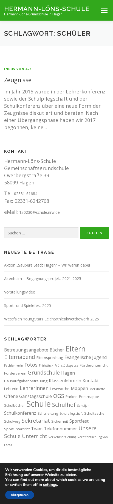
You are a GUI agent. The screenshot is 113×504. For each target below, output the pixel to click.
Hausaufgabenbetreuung (25, 380)
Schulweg (12, 421)
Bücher (57, 350)
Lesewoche (59, 388)
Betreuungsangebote (26, 350)
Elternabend (19, 357)
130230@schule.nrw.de (39, 212)
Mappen (79, 388)
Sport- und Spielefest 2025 (27, 305)
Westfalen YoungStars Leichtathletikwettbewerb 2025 (51, 319)
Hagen (68, 373)
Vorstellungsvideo (19, 292)
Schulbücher (14, 405)
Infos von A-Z (18, 69)
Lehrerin (11, 388)
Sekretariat (36, 420)
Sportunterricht (17, 429)
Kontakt (91, 381)
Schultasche (94, 413)
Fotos (31, 364)
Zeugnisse (18, 80)
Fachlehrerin (13, 365)
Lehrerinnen (34, 388)
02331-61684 (25, 193)
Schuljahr (84, 406)
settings (50, 484)
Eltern (76, 349)
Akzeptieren (20, 495)
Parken (72, 396)
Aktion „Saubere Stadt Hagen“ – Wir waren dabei (47, 265)
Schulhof (64, 404)
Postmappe (89, 396)
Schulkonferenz (20, 413)
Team (37, 429)
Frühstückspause (66, 365)
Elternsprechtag (49, 357)
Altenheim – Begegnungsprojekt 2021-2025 (42, 278)
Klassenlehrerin (65, 381)
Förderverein (15, 373)
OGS (58, 396)
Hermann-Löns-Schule (46, 8)
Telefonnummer (60, 429)
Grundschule (44, 372)
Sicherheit (59, 421)
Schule (38, 403)
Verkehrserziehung (62, 437)
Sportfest (79, 421)
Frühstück (46, 365)
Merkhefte (97, 389)
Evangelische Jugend (85, 357)
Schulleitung (48, 413)
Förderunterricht (94, 365)
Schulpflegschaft (71, 414)
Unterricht (34, 436)
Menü (104, 10)
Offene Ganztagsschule (28, 396)
